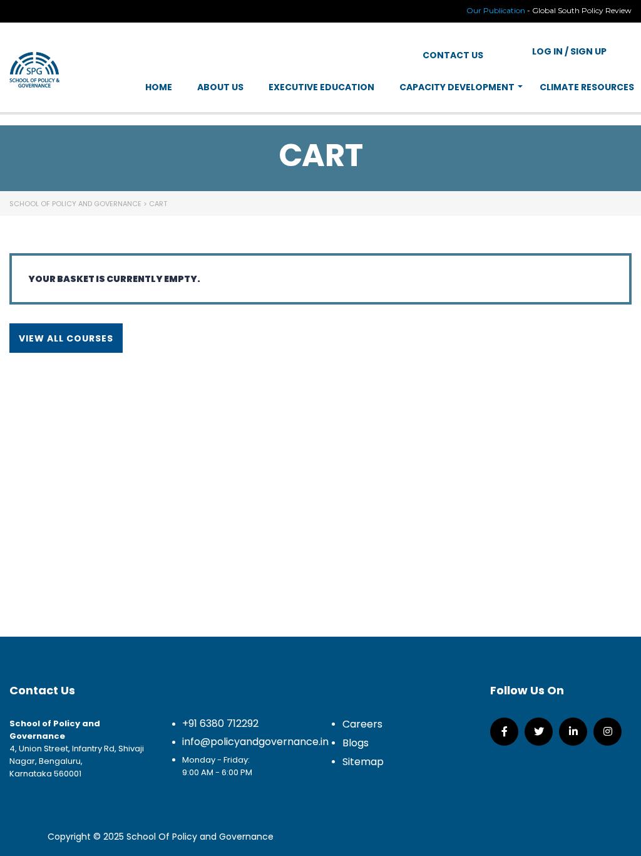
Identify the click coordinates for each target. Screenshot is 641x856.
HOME (158, 87)
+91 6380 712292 (220, 723)
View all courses (66, 338)
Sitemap (363, 761)
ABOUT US (220, 87)
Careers (362, 724)
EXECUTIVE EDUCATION (321, 87)
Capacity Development (457, 87)
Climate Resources (587, 87)
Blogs (355, 743)
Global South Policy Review (582, 10)
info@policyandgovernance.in (255, 741)
